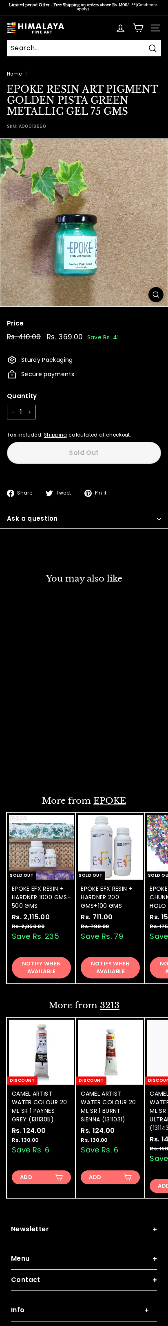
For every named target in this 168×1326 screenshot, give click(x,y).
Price (15, 323)
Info (80, 1310)
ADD (26, 1177)
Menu (84, 1259)
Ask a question (32, 518)
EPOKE (109, 801)
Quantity (22, 396)
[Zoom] (156, 294)
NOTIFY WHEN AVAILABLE (41, 762)
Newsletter (84, 1229)
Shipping (55, 435)
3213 (109, 1005)
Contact (84, 1280)
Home (14, 74)
